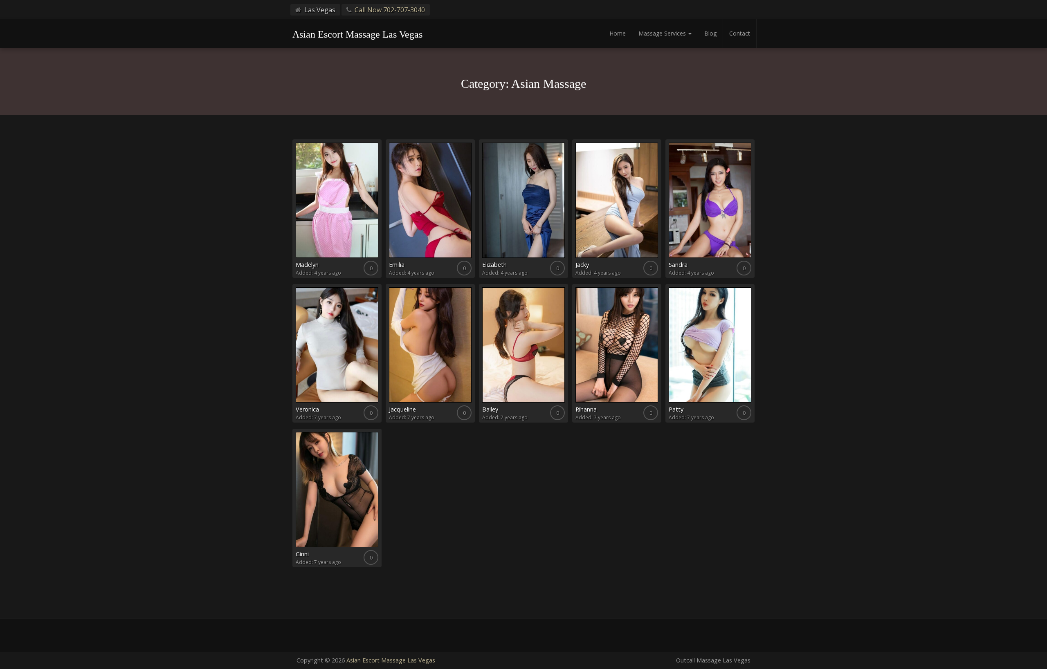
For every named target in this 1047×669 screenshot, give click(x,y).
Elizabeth (494, 264)
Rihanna (586, 409)
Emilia (396, 264)
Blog (710, 33)
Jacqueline (402, 409)
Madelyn (307, 264)
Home (617, 33)
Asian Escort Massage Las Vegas (390, 660)
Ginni (302, 554)
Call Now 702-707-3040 (390, 9)
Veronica (307, 409)
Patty (676, 409)
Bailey (490, 409)
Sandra (678, 264)
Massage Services (663, 33)
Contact (739, 33)
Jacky (582, 264)
